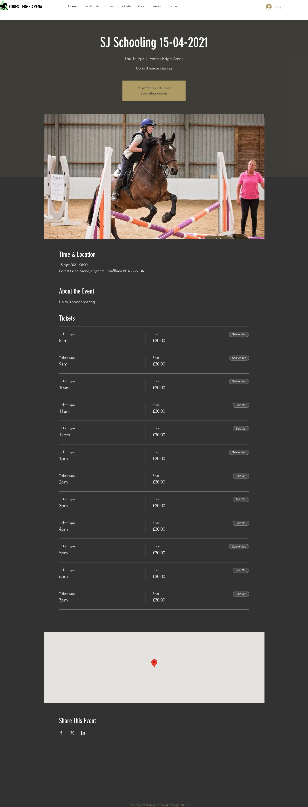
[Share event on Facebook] (61, 733)
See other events (154, 93)
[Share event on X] (72, 733)
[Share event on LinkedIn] (83, 733)
